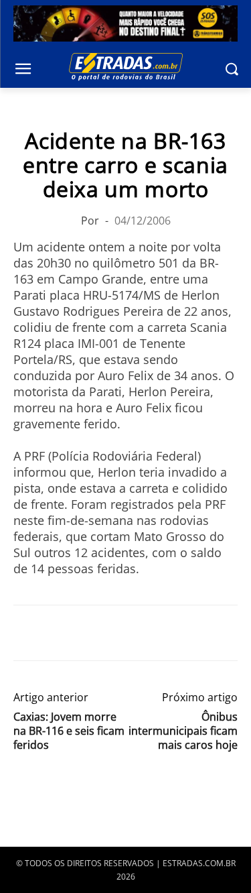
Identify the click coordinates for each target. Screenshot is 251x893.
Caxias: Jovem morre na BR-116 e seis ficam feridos (68, 731)
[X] (57, 632)
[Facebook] (26, 632)
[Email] (119, 632)
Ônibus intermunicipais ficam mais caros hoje (183, 731)
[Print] (150, 632)
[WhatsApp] (88, 632)
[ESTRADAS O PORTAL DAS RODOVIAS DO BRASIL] (125, 66)
